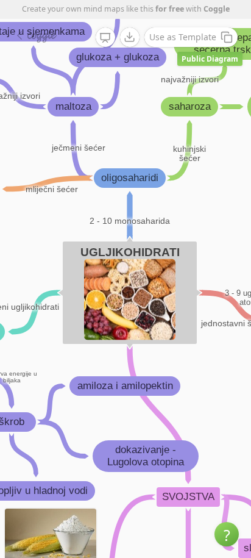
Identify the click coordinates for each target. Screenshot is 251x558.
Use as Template (182, 37)
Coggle (216, 9)
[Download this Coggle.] (130, 37)
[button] (226, 534)
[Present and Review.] (105, 38)
